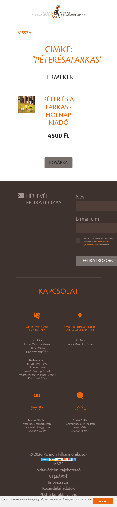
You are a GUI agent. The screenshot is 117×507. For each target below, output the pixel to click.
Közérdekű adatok (58, 488)
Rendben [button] (102, 501)
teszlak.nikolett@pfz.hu (37, 427)
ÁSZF (58, 464)
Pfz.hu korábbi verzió (58, 494)
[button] (4, 503)
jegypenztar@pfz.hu (37, 351)
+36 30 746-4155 (37, 431)
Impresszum (58, 482)
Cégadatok (58, 476)
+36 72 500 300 (37, 347)
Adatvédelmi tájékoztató (58, 470)
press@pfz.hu (80, 427)
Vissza (25, 33)
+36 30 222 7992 (80, 431)
